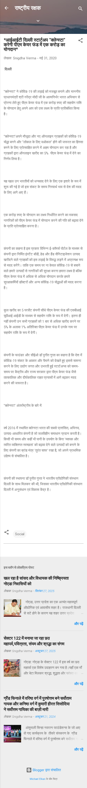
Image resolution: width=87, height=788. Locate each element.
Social (19, 534)
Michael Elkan (37, 779)
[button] (80, 41)
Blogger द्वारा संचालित (46, 770)
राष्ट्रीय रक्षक (28, 8)
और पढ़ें (78, 624)
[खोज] (80, 9)
